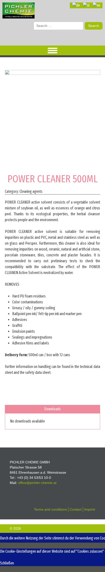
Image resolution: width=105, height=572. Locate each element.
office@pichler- (37, 483)
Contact (76, 509)
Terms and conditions (50, 509)
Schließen (7, 563)
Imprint (89, 509)
